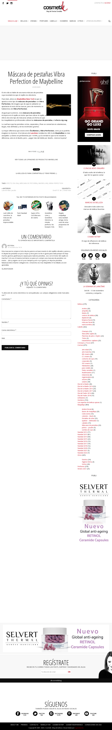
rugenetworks (79, 728)
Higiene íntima (87, 462)
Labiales (85, 423)
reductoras (86, 375)
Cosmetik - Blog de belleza (53, 728)
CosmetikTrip (58, 725)
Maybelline (43, 183)
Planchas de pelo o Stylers (91, 336)
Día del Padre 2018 (84, 395)
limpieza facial (87, 320)
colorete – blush (87, 416)
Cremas (33, 21)
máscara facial (87, 322)
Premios (24, 725)
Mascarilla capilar (88, 334)
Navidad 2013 (82, 434)
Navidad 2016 (82, 441)
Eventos (85, 460)
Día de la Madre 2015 (85, 389)
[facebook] (3, 3)
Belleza (23, 21)
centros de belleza (88, 315)
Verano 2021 (82, 469)
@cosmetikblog (56, 680)
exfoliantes (81, 398)
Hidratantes (86, 366)
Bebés (84, 313)
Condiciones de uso (93, 725)
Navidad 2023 (82, 453)
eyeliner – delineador (89, 421)
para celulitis (86, 368)
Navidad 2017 (82, 444)
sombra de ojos (87, 430)
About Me (14, 725)
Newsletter (45, 725)
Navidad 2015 (82, 439)
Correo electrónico (9, 330)
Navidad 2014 (82, 437)
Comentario (6, 299)
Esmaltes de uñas (88, 418)
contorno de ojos (88, 359)
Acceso (107, 3)
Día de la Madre (83, 384)
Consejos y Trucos (84, 343)
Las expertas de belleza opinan (88, 402)
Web (3, 338)
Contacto (98, 3)
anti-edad (85, 350)
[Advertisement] (56, 43)
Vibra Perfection (56, 183)
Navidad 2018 (82, 446)
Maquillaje (13, 21)
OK (69, 672)
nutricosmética (87, 325)
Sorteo (84, 464)
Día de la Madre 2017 (85, 391)
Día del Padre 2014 (84, 393)
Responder (8, 269)
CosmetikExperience (74, 725)
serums (84, 379)
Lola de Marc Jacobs (9, 190)
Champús (85, 331)
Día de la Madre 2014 (85, 386)
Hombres (81, 400)
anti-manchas (87, 352)
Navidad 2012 (82, 432)
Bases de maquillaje (89, 411)
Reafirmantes (86, 373)
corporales (85, 361)
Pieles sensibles (87, 370)
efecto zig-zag (12, 183)
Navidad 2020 (82, 448)
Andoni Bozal (86, 409)
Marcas (73, 21)
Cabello (80, 327)
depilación (85, 318)
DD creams (86, 363)
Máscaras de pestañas (90, 425)
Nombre (5, 322)
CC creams (86, 356)
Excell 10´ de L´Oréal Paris (62, 190)
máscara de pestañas (29, 183)
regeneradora (87, 377)
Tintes (84, 338)
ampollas (85, 311)
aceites (84, 308)
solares (84, 382)
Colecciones (86, 414)
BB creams (86, 354)
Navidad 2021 (82, 450)
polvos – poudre (87, 427)
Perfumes (81, 466)
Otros (80, 21)
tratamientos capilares (90, 340)
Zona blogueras (93, 21)
